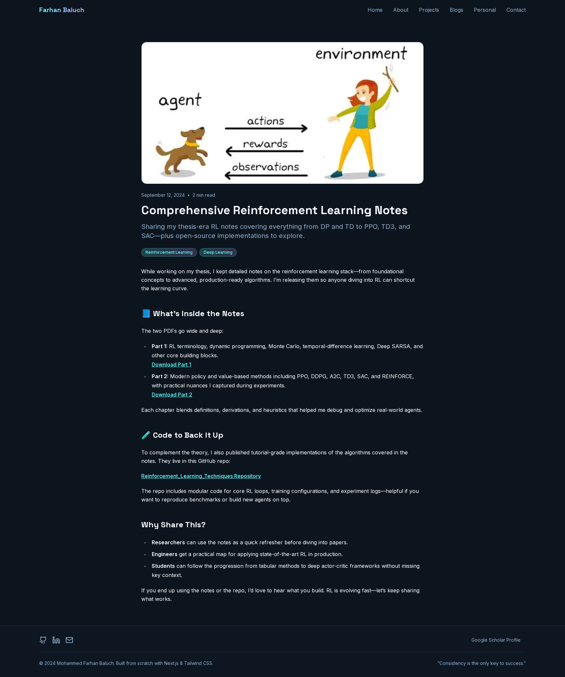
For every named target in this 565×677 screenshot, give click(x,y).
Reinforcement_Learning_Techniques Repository (201, 476)
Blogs (456, 10)
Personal (485, 10)
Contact (516, 10)
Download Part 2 (172, 394)
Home (375, 10)
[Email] (69, 640)
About (400, 10)
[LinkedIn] (56, 640)
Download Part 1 (171, 364)
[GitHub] (43, 640)
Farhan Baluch (61, 10)
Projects (429, 10)
